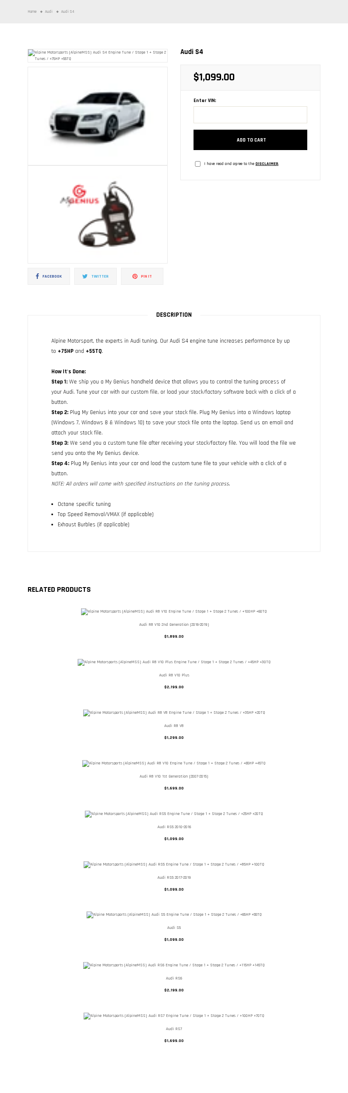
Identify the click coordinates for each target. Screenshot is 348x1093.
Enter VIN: (205, 100)
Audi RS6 (174, 978)
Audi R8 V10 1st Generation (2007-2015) (174, 776)
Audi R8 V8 (174, 725)
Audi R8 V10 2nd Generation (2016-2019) (174, 624)
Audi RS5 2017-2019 (174, 877)
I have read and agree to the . (241, 163)
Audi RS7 (174, 1028)
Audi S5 (174, 927)
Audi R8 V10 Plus (174, 675)
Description (174, 315)
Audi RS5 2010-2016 (174, 826)
